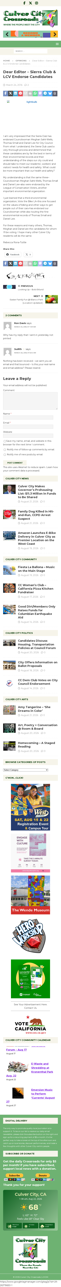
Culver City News (17, 478)
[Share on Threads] (54, 93)
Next (54, 34)
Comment (9, 390)
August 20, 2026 (30, 652)
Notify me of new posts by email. (25, 454)
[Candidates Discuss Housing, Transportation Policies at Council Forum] (9, 643)
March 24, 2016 (14, 85)
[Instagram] (36, 3)
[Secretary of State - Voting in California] (30, 1032)
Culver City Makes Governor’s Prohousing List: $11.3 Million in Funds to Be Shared (37, 492)
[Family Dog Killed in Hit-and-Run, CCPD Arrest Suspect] (9, 514)
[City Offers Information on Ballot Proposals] (9, 665)
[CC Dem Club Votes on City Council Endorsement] (9, 683)
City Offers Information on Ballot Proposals (37, 664)
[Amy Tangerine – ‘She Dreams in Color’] (9, 710)
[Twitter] (30, 3)
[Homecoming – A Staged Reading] (9, 746)
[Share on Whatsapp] (35, 93)
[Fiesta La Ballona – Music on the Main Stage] (9, 570)
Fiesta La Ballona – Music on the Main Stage (36, 568)
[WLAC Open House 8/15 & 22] (30, 828)
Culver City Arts (16, 699)
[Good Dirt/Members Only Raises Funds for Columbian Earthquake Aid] (9, 609)
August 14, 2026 (29, 622)
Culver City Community (21, 559)
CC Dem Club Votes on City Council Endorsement (38, 682)
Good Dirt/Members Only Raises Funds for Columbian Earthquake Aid (36, 612)
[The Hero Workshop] (30, 954)
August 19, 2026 (29, 548)
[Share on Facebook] (5, 93)
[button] (56, 43)
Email (6, 422)
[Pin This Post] (20, 93)
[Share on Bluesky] (50, 93)
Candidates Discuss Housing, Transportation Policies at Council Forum (37, 644)
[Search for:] (30, 51)
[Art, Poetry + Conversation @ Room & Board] (9, 728)
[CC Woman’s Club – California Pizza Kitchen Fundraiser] (9, 588)
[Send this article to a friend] (25, 93)
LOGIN (45, 1277)
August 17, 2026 (29, 596)
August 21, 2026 (29, 501)
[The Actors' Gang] (30, 277)
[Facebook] (24, 3)
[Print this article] (30, 93)
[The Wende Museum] (30, 912)
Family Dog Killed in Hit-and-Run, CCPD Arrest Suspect (36, 515)
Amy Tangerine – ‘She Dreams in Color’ (34, 708)
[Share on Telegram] (45, 93)
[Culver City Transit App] (30, 996)
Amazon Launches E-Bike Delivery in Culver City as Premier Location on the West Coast (37, 538)
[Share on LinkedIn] (15, 93)
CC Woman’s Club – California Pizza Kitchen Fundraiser (35, 588)
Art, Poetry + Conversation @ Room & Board (37, 726)
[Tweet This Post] (10, 93)
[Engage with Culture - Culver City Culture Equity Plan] (30, 870)
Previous (7, 34)
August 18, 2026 (29, 670)
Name (7, 413)
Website (7, 432)
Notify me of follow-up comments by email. (31, 449)
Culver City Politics (19, 633)
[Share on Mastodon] (40, 93)
